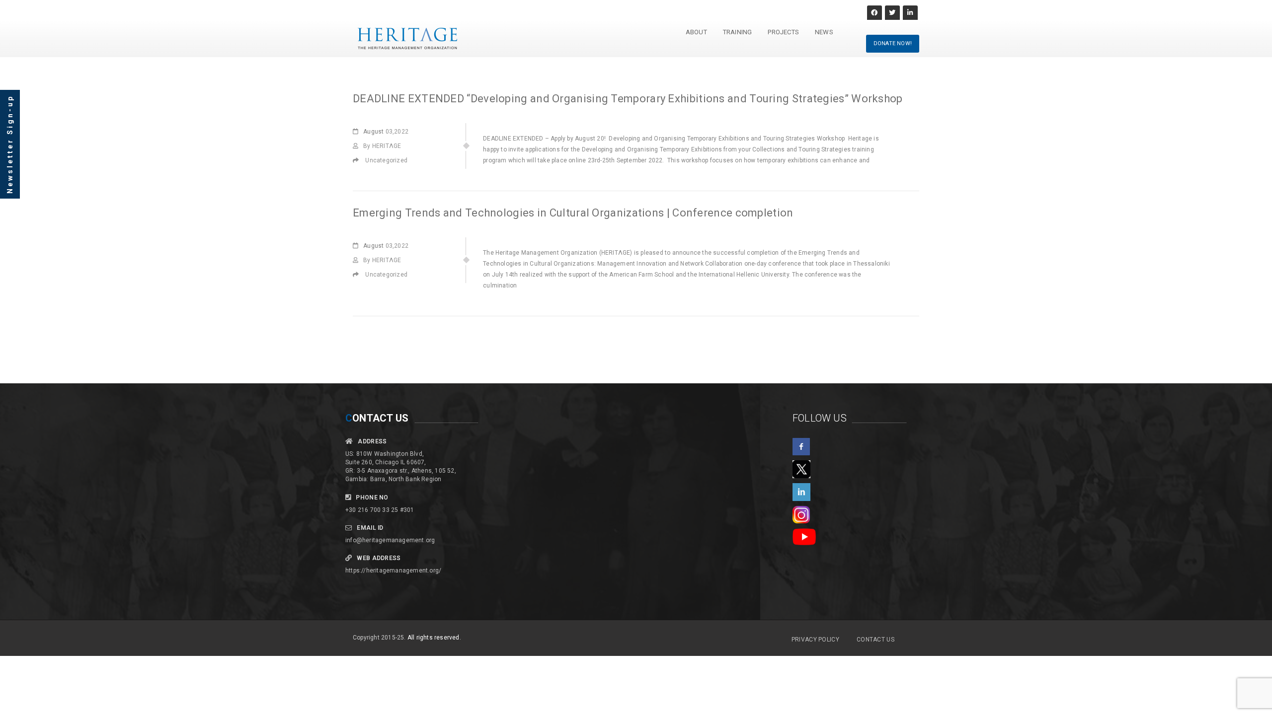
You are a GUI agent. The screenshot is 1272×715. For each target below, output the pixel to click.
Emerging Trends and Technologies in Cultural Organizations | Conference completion (573, 213)
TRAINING (737, 32)
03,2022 (385, 131)
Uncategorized (386, 160)
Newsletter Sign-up (10, 144)
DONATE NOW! (893, 43)
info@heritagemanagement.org (390, 540)
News (824, 32)
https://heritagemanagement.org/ (393, 570)
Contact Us (875, 639)
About (696, 32)
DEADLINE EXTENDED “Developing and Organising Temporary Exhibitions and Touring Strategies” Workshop (629, 98)
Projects (783, 32)
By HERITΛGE (382, 146)
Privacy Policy (815, 639)
